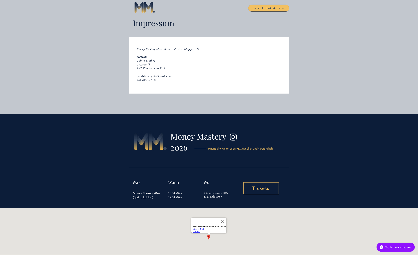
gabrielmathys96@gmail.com (154, 76)
